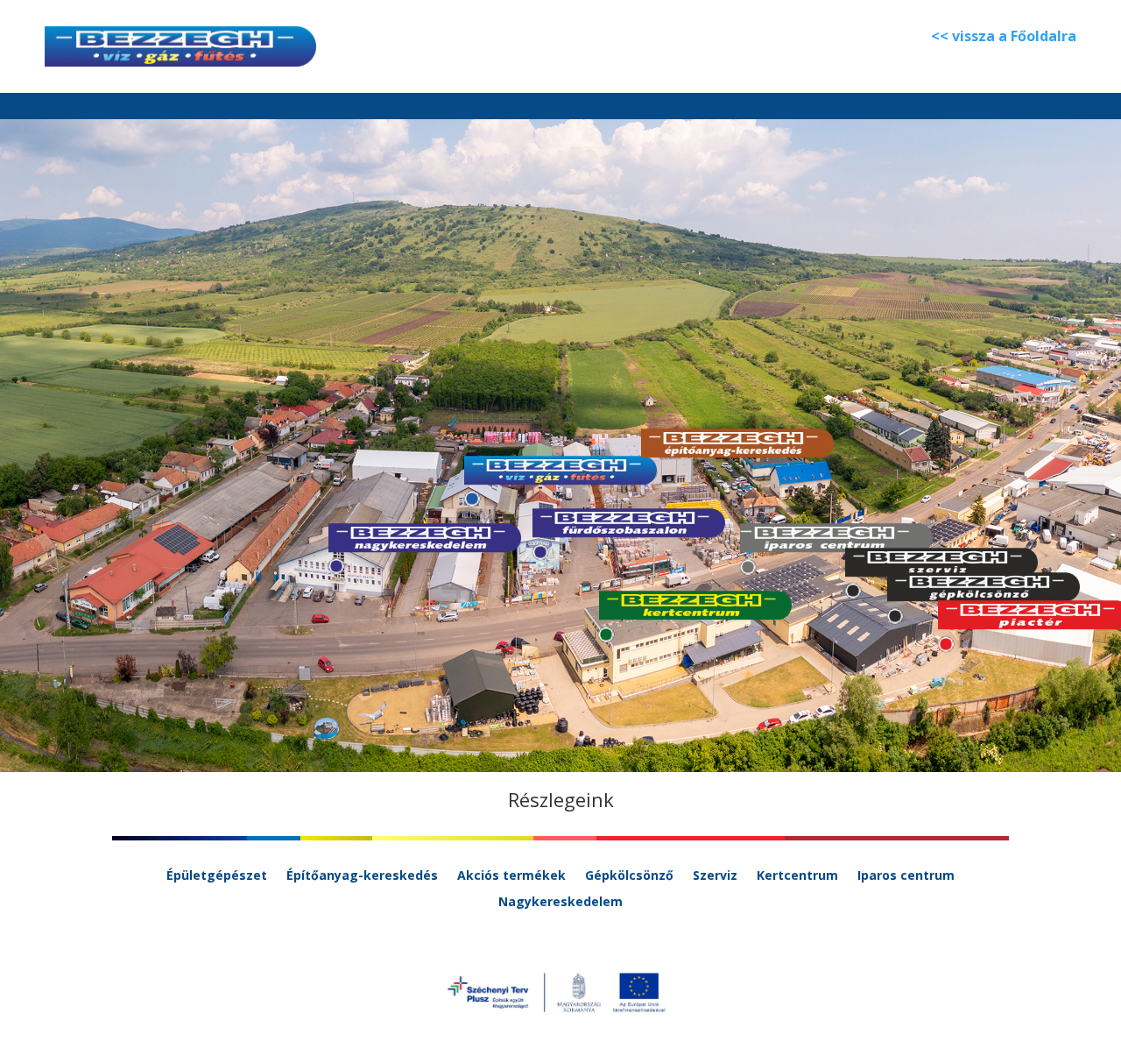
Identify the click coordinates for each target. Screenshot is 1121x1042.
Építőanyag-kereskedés (362, 876)
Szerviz (715, 876)
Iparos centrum (906, 876)
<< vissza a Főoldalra (1003, 36)
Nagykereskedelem (560, 903)
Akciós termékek (511, 876)
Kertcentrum (797, 876)
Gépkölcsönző (629, 876)
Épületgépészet (216, 876)
